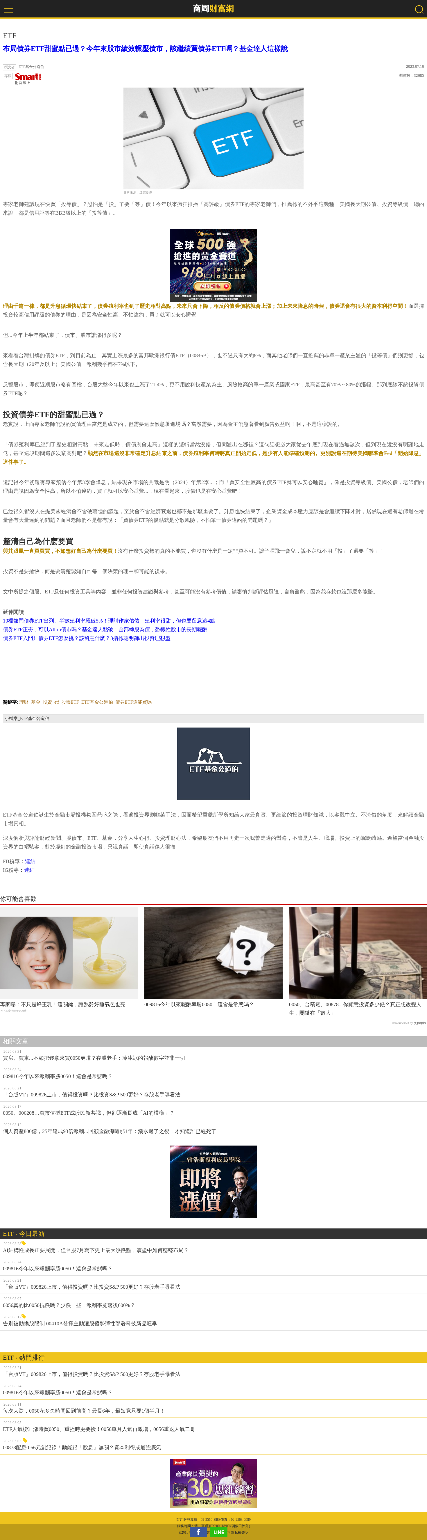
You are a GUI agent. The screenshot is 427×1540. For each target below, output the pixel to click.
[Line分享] (220, 1532)
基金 (35, 702)
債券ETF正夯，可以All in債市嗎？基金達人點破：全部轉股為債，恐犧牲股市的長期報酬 (105, 629)
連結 (30, 861)
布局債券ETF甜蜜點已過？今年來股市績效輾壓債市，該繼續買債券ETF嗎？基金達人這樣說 (145, 48)
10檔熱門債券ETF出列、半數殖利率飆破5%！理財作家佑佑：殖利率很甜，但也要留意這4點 (109, 621)
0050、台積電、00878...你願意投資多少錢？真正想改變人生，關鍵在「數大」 (355, 1009)
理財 (24, 702)
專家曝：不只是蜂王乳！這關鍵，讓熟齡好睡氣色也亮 (62, 1004)
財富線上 (22, 83)
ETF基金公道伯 (97, 702)
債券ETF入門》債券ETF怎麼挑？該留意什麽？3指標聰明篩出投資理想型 (87, 638)
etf (56, 702)
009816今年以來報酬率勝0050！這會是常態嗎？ (199, 1004)
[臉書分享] (200, 1532)
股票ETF (70, 702)
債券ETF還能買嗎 (133, 702)
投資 (47, 702)
